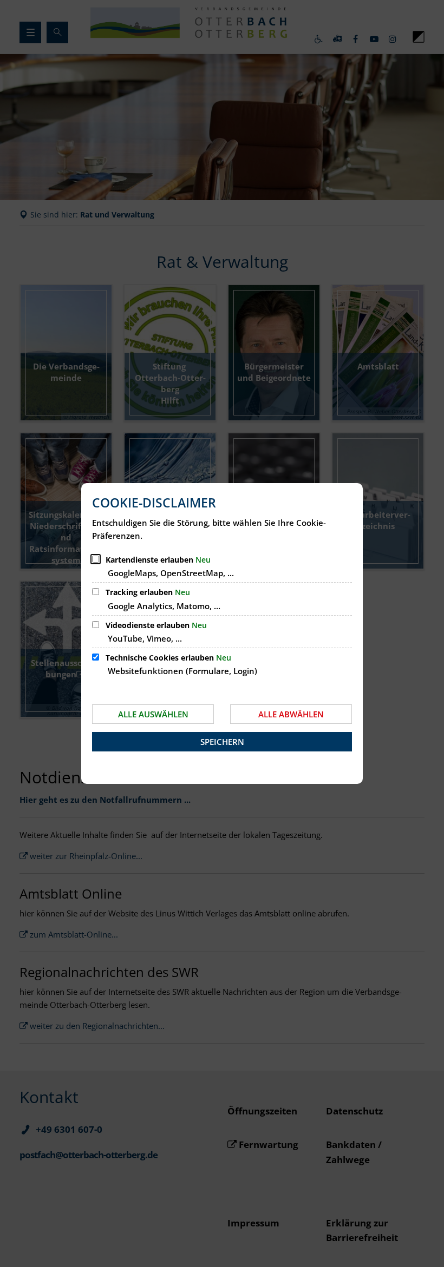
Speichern (222, 741)
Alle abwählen (291, 714)
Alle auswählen (153, 714)
